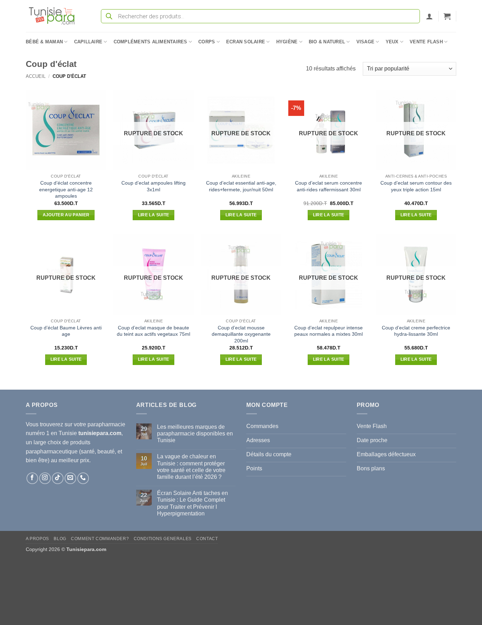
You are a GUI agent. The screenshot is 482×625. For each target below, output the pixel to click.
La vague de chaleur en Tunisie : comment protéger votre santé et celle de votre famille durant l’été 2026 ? (191, 466)
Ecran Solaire (245, 41)
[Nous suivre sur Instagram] (45, 478)
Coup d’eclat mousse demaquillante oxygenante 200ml (241, 334)
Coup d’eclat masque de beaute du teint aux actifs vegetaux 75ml (153, 331)
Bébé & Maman (44, 41)
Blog (60, 538)
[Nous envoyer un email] (70, 478)
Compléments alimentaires (150, 41)
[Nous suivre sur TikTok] (58, 478)
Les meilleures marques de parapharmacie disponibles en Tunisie (195, 433)
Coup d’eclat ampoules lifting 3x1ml (153, 186)
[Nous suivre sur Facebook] (32, 478)
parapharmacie (106, 424)
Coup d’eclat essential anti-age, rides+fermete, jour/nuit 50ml (241, 186)
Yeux (392, 41)
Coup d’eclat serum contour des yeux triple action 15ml (416, 186)
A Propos (37, 538)
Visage (365, 41)
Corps (206, 41)
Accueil (36, 76)
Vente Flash (426, 41)
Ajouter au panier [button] (66, 215)
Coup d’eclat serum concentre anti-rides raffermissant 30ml (328, 186)
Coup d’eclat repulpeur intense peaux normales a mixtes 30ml (328, 331)
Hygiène (287, 41)
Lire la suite (153, 215)
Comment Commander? (100, 538)
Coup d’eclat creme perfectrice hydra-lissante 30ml (416, 331)
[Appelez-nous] (83, 478)
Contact (207, 538)
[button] (429, 16)
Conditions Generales (163, 538)
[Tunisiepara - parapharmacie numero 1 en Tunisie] (55, 16)
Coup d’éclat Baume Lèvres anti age (66, 331)
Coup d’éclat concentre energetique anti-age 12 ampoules (66, 189)
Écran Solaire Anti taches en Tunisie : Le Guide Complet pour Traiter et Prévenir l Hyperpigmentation (192, 503)
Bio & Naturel (327, 41)
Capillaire (88, 41)
